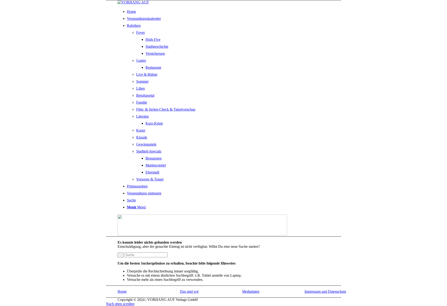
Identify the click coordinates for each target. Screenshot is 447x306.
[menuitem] (238, 11)
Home (122, 291)
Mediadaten (250, 291)
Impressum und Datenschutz (325, 291)
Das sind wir (189, 291)
